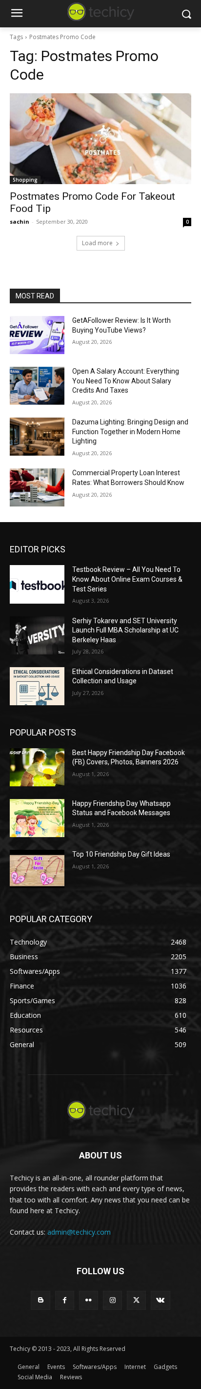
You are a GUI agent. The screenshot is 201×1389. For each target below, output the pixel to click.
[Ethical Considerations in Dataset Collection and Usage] (37, 686)
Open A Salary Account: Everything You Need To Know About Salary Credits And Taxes (125, 380)
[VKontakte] (160, 1300)
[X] (136, 1300)
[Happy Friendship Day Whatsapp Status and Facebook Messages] (37, 818)
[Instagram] (112, 1300)
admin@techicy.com (79, 1232)
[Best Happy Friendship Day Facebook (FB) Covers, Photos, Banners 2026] (37, 767)
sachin (19, 221)
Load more (97, 243)
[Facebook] (64, 1300)
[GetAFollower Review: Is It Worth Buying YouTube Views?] (37, 335)
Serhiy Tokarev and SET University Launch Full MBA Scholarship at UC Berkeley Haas (125, 630)
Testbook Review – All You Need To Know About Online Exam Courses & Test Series (127, 579)
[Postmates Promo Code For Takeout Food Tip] (100, 138)
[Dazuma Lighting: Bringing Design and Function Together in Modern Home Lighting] (37, 437)
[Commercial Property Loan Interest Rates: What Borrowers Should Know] (37, 487)
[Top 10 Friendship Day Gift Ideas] (37, 869)
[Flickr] (88, 1300)
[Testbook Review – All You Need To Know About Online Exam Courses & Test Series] (37, 584)
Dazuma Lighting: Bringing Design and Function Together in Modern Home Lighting (130, 431)
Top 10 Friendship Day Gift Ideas (121, 854)
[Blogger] (40, 1300)
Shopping (25, 179)
